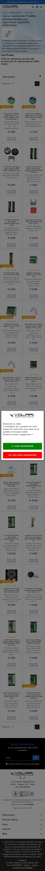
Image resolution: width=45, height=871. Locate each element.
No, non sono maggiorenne (22, 455)
